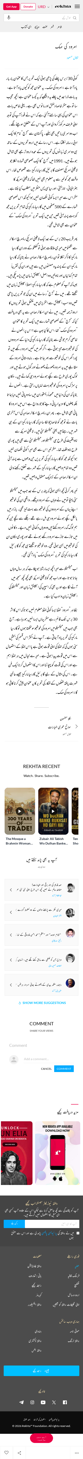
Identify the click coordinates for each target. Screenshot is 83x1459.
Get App (11, 6)
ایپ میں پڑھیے (41, 1438)
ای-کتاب (26, 27)
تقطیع (76, 1285)
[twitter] (54, 1402)
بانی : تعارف (35, 1276)
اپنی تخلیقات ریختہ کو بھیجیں (66, 1304)
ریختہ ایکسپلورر (35, 1304)
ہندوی (38, 1331)
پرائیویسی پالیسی (49, 1233)
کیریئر (39, 1295)
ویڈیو (37, 27)
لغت (44, 27)
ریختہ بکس (37, 1350)
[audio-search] (8, 17)
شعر (52, 27)
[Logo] (63, 6)
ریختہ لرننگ (73, 1341)
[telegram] (21, 1402)
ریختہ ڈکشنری (35, 1341)
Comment (64, 1068)
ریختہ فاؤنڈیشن (34, 1266)
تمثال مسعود (72, 58)
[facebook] (64, 1402)
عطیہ (77, 1266)
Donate (28, 6)
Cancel (46, 1068)
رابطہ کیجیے (37, 1285)
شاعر (59, 27)
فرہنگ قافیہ (73, 1276)
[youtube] (43, 1402)
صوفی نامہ (74, 1331)
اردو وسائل (73, 1295)
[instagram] (32, 1402)
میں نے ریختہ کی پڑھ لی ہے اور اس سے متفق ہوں (42, 1235)
